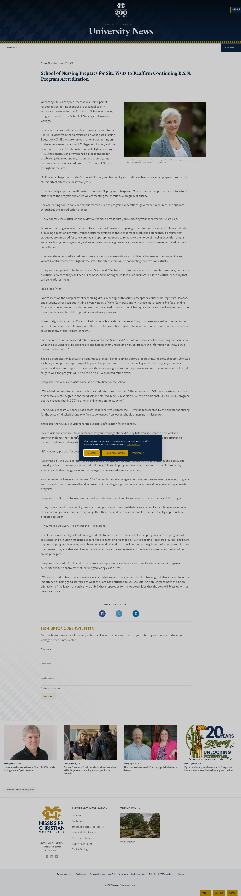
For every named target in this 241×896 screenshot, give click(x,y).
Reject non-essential (115, 453)
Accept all (92, 453)
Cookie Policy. (133, 445)
